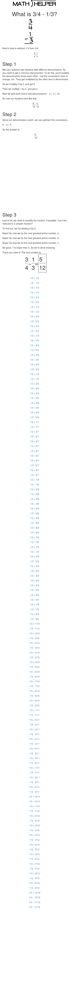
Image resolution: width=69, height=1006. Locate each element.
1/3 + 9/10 (34, 700)
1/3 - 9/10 (34, 705)
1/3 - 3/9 (34, 570)
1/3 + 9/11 (34, 787)
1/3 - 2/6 (34, 388)
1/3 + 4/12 (34, 835)
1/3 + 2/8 (34, 489)
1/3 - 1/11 (34, 714)
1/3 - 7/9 (34, 609)
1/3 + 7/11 (34, 767)
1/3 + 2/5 (34, 345)
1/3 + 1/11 (34, 710)
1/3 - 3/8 (34, 503)
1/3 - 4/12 (34, 839)
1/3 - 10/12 (34, 897)
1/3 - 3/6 (34, 398)
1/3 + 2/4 (34, 316)
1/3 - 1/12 (34, 811)
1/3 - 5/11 (34, 753)
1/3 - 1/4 (34, 311)
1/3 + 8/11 (34, 777)
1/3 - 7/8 (34, 542)
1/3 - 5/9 (34, 590)
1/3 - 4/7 (34, 455)
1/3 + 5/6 (34, 412)
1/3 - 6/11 (34, 763)
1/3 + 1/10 (34, 623)
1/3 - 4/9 (34, 580)
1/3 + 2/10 (34, 633)
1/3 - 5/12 (34, 849)
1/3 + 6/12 (34, 854)
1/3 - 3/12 (34, 830)
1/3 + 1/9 (34, 546)
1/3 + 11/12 (34, 902)
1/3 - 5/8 (34, 522)
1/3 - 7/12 (34, 868)
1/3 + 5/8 (34, 518)
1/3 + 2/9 (34, 556)
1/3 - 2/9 (34, 561)
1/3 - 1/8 (34, 484)
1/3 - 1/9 (34, 551)
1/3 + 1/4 (34, 306)
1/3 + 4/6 (34, 402)
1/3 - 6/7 (34, 474)
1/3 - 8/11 (34, 782)
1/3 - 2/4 (34, 321)
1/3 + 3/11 (34, 729)
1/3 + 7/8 (34, 537)
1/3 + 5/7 (34, 460)
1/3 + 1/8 (34, 479)
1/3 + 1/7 (34, 422)
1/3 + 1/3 (34, 287)
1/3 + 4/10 (34, 652)
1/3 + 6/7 (34, 470)
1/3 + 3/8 (34, 498)
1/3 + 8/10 (34, 690)
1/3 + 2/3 (34, 297)
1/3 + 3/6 (34, 393)
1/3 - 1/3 (34, 292)
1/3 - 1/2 (34, 282)
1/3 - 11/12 (34, 907)
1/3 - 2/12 (34, 820)
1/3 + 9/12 (34, 883)
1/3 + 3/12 (34, 825)
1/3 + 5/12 (34, 844)
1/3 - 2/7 (34, 436)
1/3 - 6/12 (34, 859)
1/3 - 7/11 (34, 772)
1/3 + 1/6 (34, 374)
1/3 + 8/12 (34, 873)
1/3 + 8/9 (34, 614)
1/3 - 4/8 (34, 513)
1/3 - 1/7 (34, 426)
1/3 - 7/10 (34, 686)
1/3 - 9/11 (34, 791)
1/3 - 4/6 (34, 407)
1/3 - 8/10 (34, 695)
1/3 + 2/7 (34, 431)
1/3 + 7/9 (34, 604)
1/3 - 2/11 (34, 724)
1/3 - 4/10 (34, 657)
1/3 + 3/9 (34, 566)
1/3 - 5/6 (34, 417)
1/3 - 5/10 (34, 666)
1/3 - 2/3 (34, 302)
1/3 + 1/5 (34, 335)
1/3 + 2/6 (34, 383)
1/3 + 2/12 (34, 815)
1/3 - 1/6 (34, 378)
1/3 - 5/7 (34, 465)
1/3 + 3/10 (34, 642)
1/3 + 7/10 (34, 681)
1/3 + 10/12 (34, 892)
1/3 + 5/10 (34, 662)
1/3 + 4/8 (34, 508)
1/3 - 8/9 (34, 618)
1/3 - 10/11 (34, 801)
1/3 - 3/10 (34, 647)
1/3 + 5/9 (34, 585)
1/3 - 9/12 (34, 887)
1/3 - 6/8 (34, 532)
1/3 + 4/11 (34, 738)
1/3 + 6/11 (34, 758)
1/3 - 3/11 (34, 734)
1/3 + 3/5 (34, 354)
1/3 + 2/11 (34, 719)
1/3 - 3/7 (34, 446)
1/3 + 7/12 (34, 863)
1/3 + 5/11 (34, 748)
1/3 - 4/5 (34, 369)
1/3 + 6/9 (34, 594)
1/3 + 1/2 (34, 278)
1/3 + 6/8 (34, 527)
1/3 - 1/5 (34, 340)
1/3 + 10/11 (34, 796)
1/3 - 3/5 (34, 359)
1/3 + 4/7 (34, 450)
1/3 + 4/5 (34, 364)
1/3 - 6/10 (34, 676)
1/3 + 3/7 (34, 441)
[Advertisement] (34, 173)
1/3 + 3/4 (34, 326)
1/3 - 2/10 (34, 638)
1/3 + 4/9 (34, 575)
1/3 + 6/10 (34, 671)
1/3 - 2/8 (34, 494)
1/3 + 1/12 (34, 806)
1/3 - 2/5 (34, 350)
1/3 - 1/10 (34, 628)
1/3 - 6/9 (34, 599)
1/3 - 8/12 (34, 878)
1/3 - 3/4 (34, 330)
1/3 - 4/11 (34, 743)
